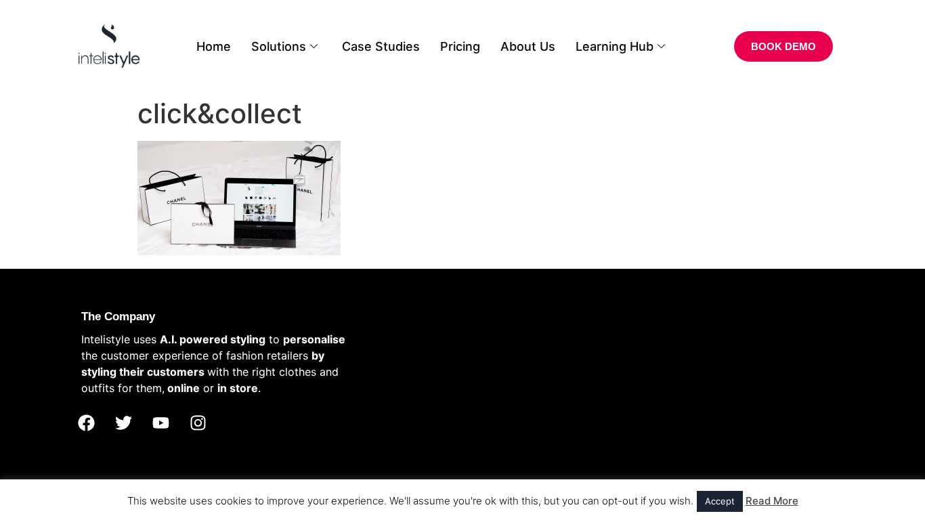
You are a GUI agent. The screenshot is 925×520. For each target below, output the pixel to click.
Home (213, 46)
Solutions (278, 46)
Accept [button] (720, 501)
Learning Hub (614, 46)
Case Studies (381, 46)
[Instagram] (198, 423)
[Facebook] (86, 423)
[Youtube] (160, 423)
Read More (772, 500)
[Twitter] (123, 423)
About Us (527, 46)
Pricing (460, 46)
